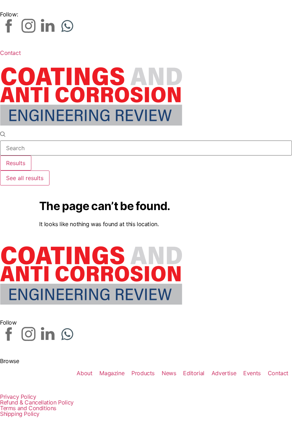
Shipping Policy (20, 413)
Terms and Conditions (28, 408)
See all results (24, 178)
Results (15, 163)
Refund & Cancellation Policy (37, 402)
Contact (10, 52)
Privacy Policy (18, 396)
